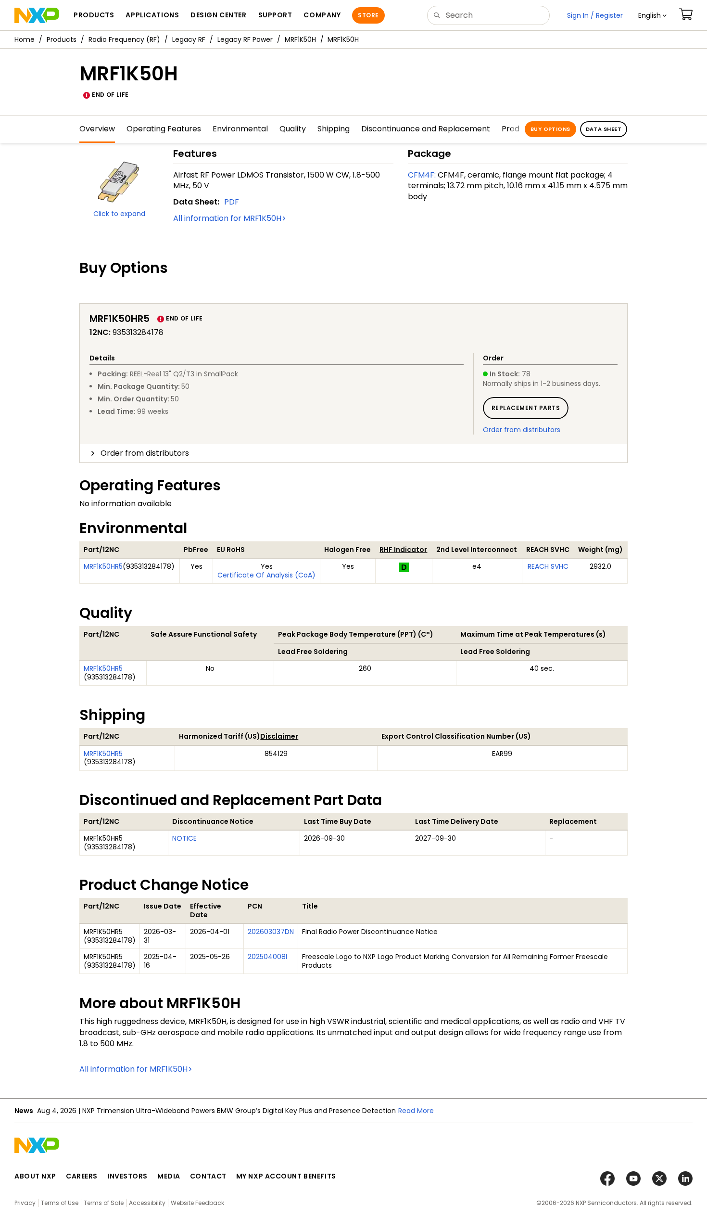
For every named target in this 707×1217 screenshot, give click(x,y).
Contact (208, 1176)
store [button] (368, 15)
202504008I (267, 956)
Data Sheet (603, 129)
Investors (127, 1176)
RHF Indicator (403, 549)
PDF (231, 201)
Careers (82, 1176)
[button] (652, 15)
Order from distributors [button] (145, 453)
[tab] (353, 453)
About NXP (35, 1176)
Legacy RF (188, 39)
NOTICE (184, 838)
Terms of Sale (104, 1203)
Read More (416, 1110)
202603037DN (271, 931)
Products (61, 39)
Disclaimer (279, 736)
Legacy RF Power (245, 39)
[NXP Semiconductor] (36, 15)
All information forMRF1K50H (227, 218)
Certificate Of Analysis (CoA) (266, 575)
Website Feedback (197, 1203)
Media (168, 1176)
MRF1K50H (300, 39)
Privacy (25, 1203)
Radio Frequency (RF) (124, 39)
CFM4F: (422, 174)
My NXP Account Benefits (286, 1176)
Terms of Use (59, 1203)
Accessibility (147, 1203)
